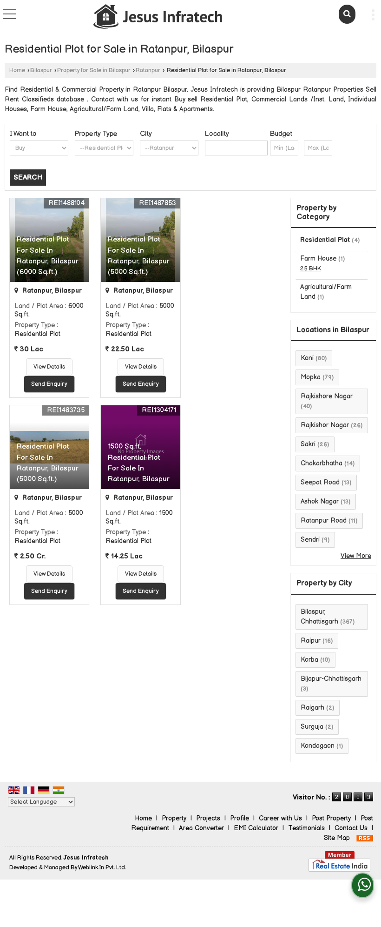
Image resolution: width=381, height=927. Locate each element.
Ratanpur (148, 70)
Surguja (312, 727)
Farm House (318, 258)
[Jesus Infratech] (158, 17)
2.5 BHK (310, 268)
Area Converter (201, 828)
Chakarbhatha (321, 463)
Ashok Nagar (320, 501)
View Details (49, 366)
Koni (307, 358)
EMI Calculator (256, 828)
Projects (208, 818)
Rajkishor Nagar (325, 425)
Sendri (310, 540)
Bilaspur (41, 70)
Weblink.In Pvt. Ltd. (102, 867)
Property (174, 818)
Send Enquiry (49, 384)
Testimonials (306, 828)
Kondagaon (318, 746)
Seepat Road (320, 482)
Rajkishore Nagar (327, 396)
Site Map (337, 838)
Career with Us (280, 818)
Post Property (331, 818)
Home (17, 70)
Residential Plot (325, 240)
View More (356, 556)
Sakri (308, 444)
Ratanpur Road (324, 520)
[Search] (347, 14)
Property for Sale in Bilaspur (94, 70)
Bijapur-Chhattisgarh (331, 679)
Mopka (311, 377)
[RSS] (364, 838)
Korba (309, 660)
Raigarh (312, 708)
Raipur (311, 641)
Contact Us (351, 828)
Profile (239, 818)
